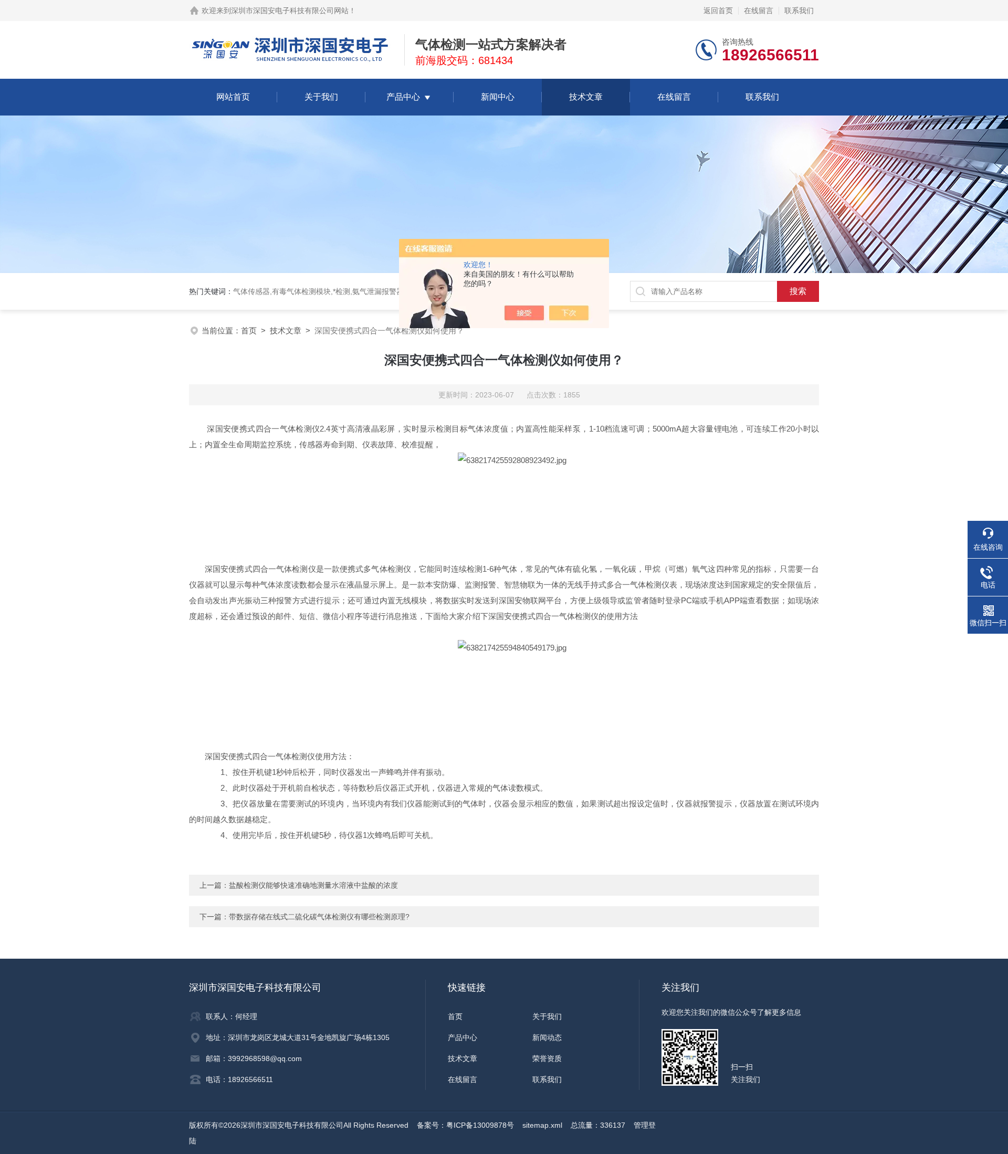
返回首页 (718, 10)
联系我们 (799, 10)
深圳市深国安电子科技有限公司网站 (290, 10)
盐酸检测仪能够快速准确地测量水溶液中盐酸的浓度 (313, 885)
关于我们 (321, 96)
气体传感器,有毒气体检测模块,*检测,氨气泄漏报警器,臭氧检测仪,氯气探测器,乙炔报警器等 (380, 291)
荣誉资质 (547, 1058)
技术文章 (586, 96)
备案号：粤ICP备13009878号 (465, 1125)
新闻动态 (547, 1037)
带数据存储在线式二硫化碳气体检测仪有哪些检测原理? (319, 916)
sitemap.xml (542, 1125)
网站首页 (233, 96)
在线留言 (758, 10)
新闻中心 (497, 96)
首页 (249, 330)
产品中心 (403, 96)
